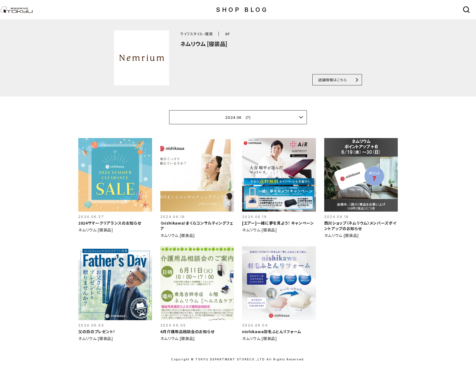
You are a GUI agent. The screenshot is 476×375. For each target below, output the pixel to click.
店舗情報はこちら (332, 79)
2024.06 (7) (237, 117)
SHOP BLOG (242, 9)
